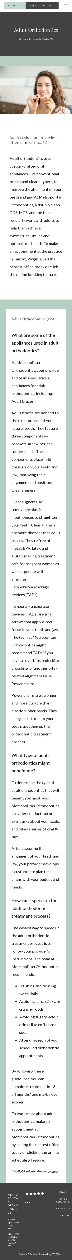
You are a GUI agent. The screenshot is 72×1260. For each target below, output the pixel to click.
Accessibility (63, 1209)
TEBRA (56, 1254)
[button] (66, 6)
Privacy (63, 1192)
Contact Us (63, 1215)
